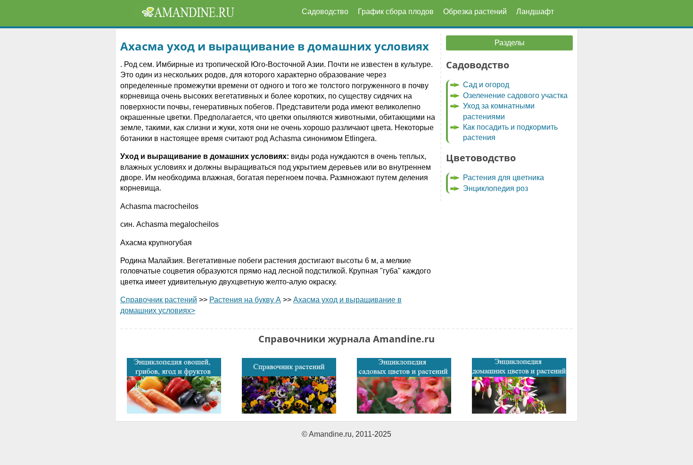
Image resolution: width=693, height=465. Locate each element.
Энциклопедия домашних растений (519, 385)
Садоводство (325, 12)
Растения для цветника (503, 178)
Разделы (510, 43)
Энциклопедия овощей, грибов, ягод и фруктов (174, 385)
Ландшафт (535, 12)
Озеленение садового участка (515, 95)
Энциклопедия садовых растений (404, 385)
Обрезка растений (475, 12)
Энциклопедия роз (495, 188)
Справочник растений (158, 300)
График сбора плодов (396, 12)
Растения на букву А (245, 300)
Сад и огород (486, 85)
